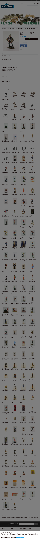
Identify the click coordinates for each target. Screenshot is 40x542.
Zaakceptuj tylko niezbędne (6, 537)
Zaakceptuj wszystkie (20, 537)
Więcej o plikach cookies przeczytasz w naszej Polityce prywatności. (9, 535)
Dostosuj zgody (13, 537)
